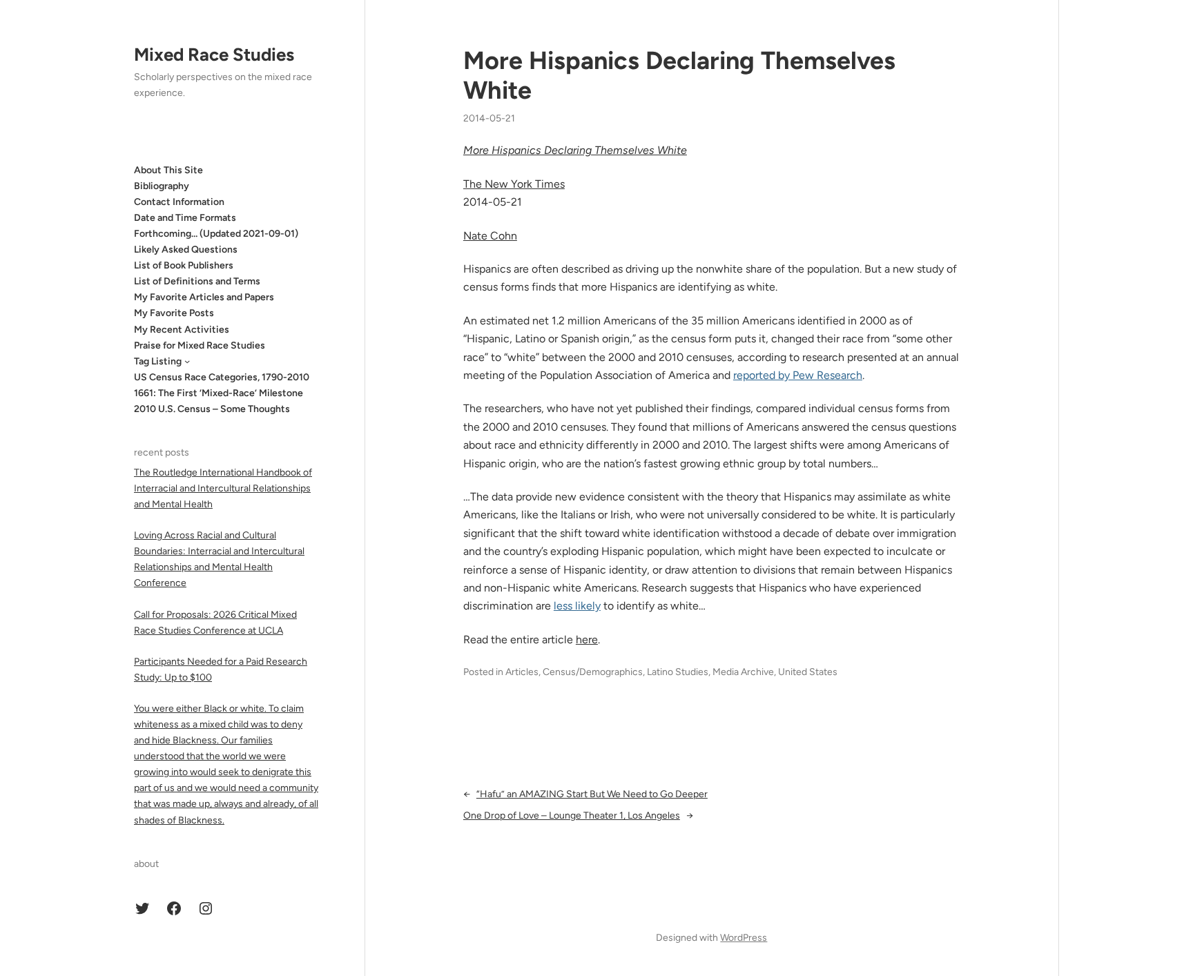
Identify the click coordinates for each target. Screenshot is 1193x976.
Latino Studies (677, 672)
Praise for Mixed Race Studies (199, 345)
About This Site (168, 169)
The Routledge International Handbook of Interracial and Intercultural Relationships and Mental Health (223, 487)
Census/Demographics (593, 672)
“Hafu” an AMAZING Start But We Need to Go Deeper (592, 794)
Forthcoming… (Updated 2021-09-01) (216, 234)
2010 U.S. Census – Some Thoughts (212, 409)
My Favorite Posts (174, 313)
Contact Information (179, 201)
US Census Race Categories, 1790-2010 (221, 376)
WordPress (743, 938)
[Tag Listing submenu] (187, 361)
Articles (522, 672)
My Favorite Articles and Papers (204, 297)
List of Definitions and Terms (197, 281)
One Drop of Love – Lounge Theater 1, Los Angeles (571, 815)
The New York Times (514, 184)
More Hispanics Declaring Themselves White (679, 75)
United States (807, 672)
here (587, 639)
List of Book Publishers (183, 265)
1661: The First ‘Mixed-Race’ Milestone (218, 393)
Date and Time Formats (185, 217)
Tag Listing (158, 361)
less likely (577, 605)
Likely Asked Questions (185, 249)
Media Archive (743, 672)
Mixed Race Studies (214, 54)
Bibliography (161, 185)
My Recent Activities (181, 329)
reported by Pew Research (797, 375)
